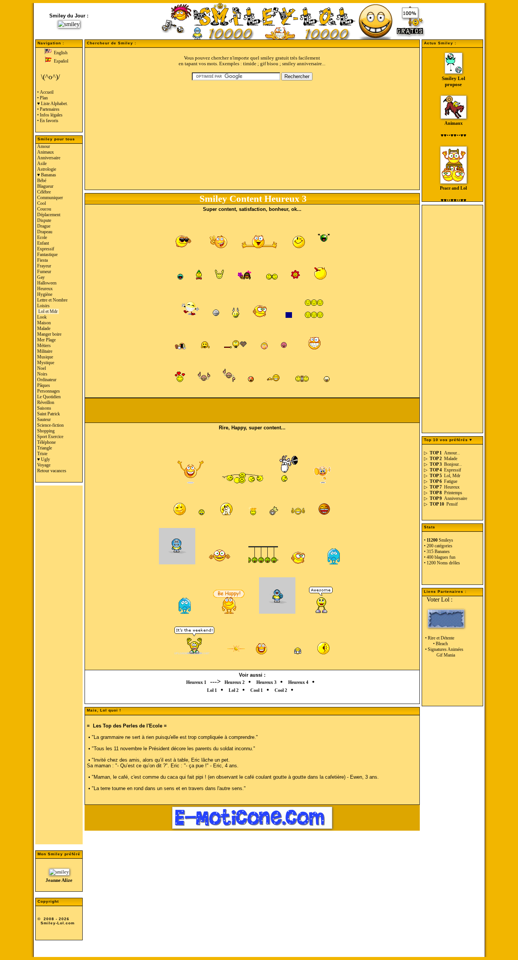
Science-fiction (50, 425)
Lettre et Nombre (52, 300)
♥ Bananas (46, 175)
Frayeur (44, 266)
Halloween (47, 283)
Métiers (44, 345)
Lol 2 (234, 690)
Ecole (42, 237)
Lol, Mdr (452, 475)
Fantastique (47, 254)
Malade (43, 328)
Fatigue (450, 481)
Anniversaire (48, 157)
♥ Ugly (43, 459)
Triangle (44, 448)
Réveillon (45, 402)
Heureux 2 (234, 682)
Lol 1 (212, 690)
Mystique (45, 362)
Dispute (44, 220)
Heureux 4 (298, 682)
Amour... (452, 453)
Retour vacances (51, 470)
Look (42, 317)
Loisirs (43, 305)
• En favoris (47, 120)
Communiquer (50, 197)
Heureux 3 (266, 682)
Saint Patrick (48, 413)
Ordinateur (47, 379)
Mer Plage (46, 340)
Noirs (42, 374)
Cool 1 (256, 690)
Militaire (44, 351)
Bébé (41, 180)
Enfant (43, 243)
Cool (41, 203)
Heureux (45, 288)
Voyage (43, 465)
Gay (41, 277)
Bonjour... (453, 464)
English (59, 52)
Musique (45, 357)
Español (60, 61)
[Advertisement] (59, 668)
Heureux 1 (196, 682)
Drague (43, 226)
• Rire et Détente (439, 638)
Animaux (45, 152)
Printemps (453, 492)
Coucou (44, 209)
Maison (44, 322)
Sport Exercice (50, 436)
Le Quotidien (49, 396)
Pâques (43, 385)
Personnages (48, 391)
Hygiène (44, 294)
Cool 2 (281, 690)
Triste (42, 453)
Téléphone (46, 442)
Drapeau (44, 231)
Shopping (46, 431)
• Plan (42, 98)
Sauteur (44, 419)
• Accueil (45, 92)
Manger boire (49, 334)
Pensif (452, 504)
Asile (42, 163)
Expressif (45, 248)
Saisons (44, 408)
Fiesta (42, 260)
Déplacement (48, 214)
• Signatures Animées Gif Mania (443, 652)
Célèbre (44, 192)
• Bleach (436, 643)
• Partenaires (48, 109)
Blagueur (45, 186)
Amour (43, 146)
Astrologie (46, 169)
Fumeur (44, 271)
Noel (41, 368)
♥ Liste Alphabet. (52, 103)
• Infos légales (50, 115)
